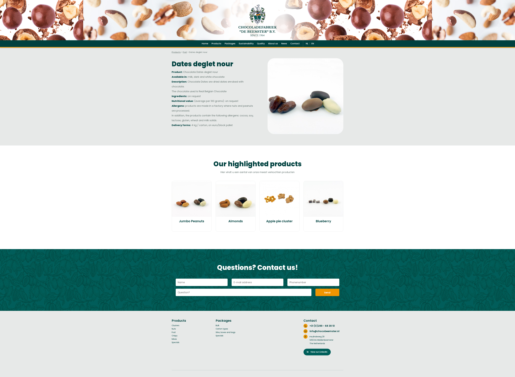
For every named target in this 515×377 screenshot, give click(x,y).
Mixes (174, 339)
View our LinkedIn (317, 352)
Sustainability (246, 43)
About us (273, 43)
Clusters (175, 325)
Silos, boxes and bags (225, 332)
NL (307, 43)
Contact (295, 43)
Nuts (174, 328)
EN (312, 43)
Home (205, 43)
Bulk (217, 325)
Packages (230, 43)
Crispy (174, 335)
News (284, 43)
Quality (261, 43)
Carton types (222, 328)
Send (327, 292)
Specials (175, 342)
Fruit (185, 52)
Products (216, 43)
